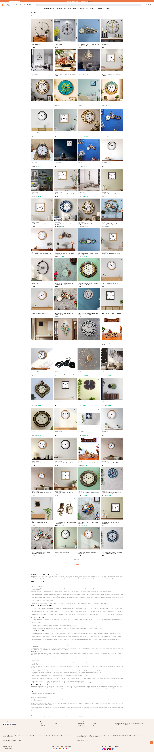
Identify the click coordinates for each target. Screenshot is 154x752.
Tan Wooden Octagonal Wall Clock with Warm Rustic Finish (42, 671)
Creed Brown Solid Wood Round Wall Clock (62, 731)
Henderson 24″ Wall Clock (36, 44)
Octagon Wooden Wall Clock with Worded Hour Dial (64, 462)
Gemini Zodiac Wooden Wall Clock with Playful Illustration (65, 701)
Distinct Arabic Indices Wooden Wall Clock (39, 462)
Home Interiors (15, 4)
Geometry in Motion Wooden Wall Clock (62, 552)
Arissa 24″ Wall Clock (105, 44)
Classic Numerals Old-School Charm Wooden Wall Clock (41, 253)
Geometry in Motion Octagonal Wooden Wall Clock (110, 612)
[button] (18, 1)
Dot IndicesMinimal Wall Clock (107, 582)
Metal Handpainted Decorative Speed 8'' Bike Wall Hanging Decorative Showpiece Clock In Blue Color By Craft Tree (65, 374)
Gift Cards (140, 1)
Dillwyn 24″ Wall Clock (36, 612)
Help (151, 1)
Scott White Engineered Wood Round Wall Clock (86, 343)
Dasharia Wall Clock (58, 44)
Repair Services (30, 4)
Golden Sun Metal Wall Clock (83, 74)
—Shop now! (90, 1)
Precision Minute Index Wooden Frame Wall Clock (110, 432)
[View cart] (151, 5)
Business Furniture (22, 4)
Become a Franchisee (146, 1)
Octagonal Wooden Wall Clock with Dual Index (110, 283)
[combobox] (14, 1)
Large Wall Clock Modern (82, 193)
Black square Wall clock (82, 671)
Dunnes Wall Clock (58, 343)
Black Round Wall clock (36, 283)
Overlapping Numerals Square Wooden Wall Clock (41, 522)
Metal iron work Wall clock (36, 193)
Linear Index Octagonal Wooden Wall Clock (86, 612)
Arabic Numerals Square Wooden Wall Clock (39, 223)
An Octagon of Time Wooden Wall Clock (109, 701)
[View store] (143, 5)
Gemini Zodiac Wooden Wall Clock (38, 343)
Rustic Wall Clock (35, 74)
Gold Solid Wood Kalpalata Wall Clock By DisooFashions (42, 104)
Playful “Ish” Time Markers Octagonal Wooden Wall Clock (65, 582)
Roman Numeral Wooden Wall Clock (61, 432)
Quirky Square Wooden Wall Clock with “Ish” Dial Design (111, 313)
